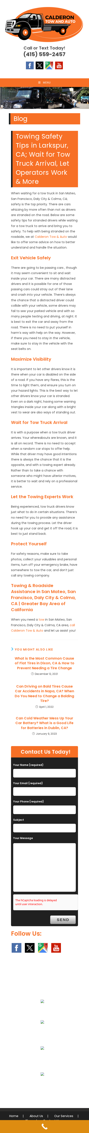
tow (41, 619)
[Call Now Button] (44, 1126)
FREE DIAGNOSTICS (42, 1084)
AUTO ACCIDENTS (42, 1032)
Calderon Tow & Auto (51, 237)
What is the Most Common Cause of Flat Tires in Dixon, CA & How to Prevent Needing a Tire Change (44, 663)
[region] (44, 98)
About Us (36, 1116)
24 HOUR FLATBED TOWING (42, 1012)
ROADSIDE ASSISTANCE (42, 1058)
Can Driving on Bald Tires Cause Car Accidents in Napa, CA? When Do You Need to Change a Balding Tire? (44, 693)
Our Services (63, 1116)
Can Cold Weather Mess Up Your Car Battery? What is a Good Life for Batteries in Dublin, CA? (44, 723)
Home (13, 1116)
